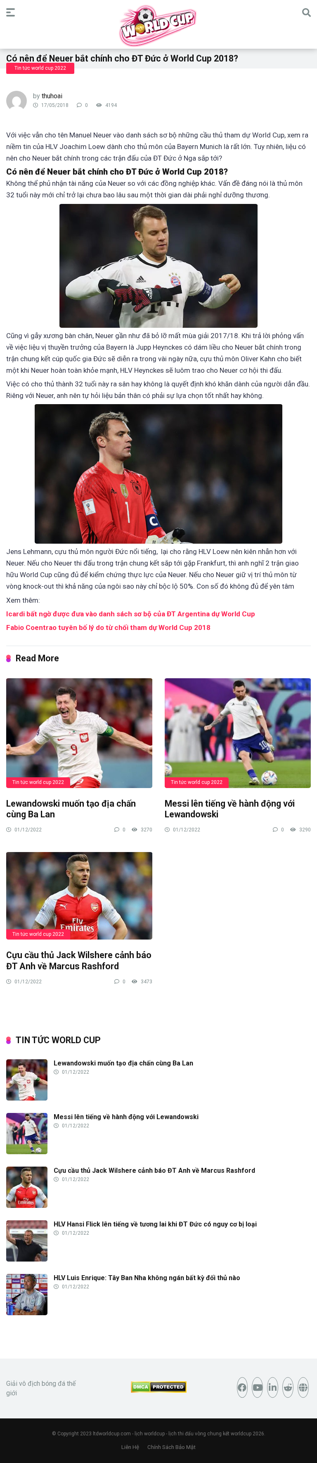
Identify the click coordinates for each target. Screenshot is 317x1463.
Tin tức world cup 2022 (40, 68)
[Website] (303, 1387)
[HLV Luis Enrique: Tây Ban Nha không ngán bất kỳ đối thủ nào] (26, 1313)
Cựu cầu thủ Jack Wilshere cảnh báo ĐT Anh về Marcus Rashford (78, 960)
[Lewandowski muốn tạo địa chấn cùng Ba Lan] (79, 732)
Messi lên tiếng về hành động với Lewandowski (126, 1117)
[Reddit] (287, 1387)
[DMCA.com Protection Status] (159, 1390)
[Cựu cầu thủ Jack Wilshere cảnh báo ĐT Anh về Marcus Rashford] (79, 895)
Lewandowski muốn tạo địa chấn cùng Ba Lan (123, 1063)
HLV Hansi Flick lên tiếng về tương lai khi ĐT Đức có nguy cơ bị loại (155, 1224)
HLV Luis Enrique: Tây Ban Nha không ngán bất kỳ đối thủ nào (147, 1278)
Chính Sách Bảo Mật (171, 1447)
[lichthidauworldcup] (158, 25)
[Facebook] (242, 1387)
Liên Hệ (130, 1447)
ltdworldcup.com (112, 1434)
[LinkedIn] (272, 1387)
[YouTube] (257, 1387)
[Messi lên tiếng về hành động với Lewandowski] (238, 732)
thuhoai (52, 96)
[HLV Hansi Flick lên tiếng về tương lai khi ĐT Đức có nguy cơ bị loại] (26, 1259)
